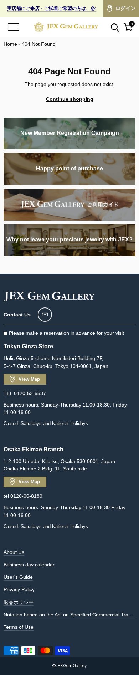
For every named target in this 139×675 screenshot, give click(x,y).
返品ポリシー (19, 602)
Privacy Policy (19, 589)
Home (10, 44)
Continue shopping (69, 99)
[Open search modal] (111, 27)
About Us (14, 552)
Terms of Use (19, 627)
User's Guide (18, 577)
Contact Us (17, 314)
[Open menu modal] (14, 27)
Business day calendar (29, 564)
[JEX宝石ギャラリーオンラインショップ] (66, 27)
